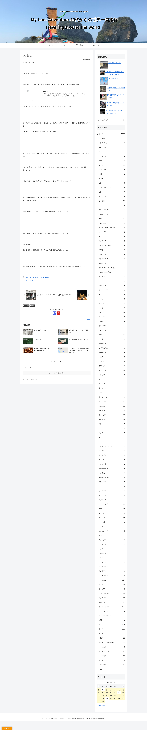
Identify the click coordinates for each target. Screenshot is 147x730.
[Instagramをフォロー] (54, 313)
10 (107, 693)
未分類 (32, 305)
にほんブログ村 (28, 280)
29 (99, 701)
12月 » (104, 706)
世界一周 (26, 305)
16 (103, 695)
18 (111, 695)
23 (103, 698)
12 (115, 693)
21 (123, 695)
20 (119, 695)
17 (107, 695)
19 (115, 695)
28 (123, 698)
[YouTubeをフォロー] (58, 313)
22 (99, 698)
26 (115, 698)
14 (123, 693)
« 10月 (99, 706)
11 (111, 693)
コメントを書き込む (56, 373)
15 (99, 695)
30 (103, 701)
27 (119, 698)
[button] (123, 120)
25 (111, 698)
